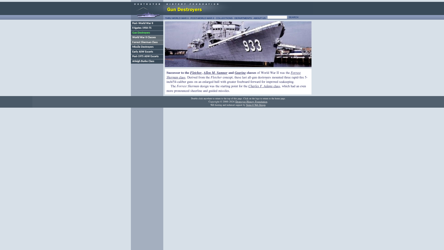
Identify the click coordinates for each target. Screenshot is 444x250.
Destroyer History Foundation (251, 101)
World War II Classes (144, 37)
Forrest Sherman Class (145, 42)
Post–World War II (142, 23)
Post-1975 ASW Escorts (145, 56)
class (264, 86)
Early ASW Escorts (142, 51)
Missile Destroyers (143, 47)
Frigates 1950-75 (141, 28)
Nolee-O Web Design (255, 104)
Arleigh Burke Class (143, 61)
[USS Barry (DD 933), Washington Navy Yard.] (238, 44)
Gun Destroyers (141, 32)
